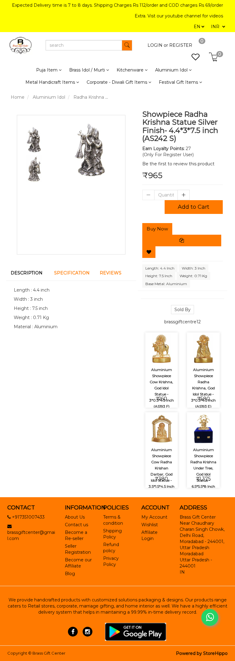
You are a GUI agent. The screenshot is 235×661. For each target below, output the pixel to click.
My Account (154, 517)
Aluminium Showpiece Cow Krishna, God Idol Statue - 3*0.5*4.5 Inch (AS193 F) (161, 388)
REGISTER (180, 45)
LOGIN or (157, 45)
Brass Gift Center (48, 653)
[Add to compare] (154, 354)
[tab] (28, 273)
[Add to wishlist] (168, 337)
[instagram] (87, 631)
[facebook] (73, 631)
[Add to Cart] (154, 337)
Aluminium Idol (49, 97)
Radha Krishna (88, 97)
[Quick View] (168, 354)
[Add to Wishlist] (148, 252)
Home (17, 97)
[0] (192, 58)
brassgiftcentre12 (182, 322)
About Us (75, 517)
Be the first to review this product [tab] (178, 164)
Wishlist (149, 524)
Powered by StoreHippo (202, 653)
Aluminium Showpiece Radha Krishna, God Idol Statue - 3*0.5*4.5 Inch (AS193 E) (203, 388)
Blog (70, 573)
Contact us (76, 524)
